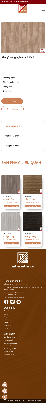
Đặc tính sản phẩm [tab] (12, 136)
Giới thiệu (6, 314)
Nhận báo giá (12, 109)
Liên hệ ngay (12, 101)
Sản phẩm (6, 317)
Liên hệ (6, 328)
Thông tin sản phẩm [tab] (13, 126)
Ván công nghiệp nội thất (10, 343)
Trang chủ (7, 311)
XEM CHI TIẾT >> (11, 206)
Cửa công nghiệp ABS (10, 349)
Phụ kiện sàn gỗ (8, 340)
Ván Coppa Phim (8, 346)
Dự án (5, 319)
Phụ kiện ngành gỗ (9, 354)
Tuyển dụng (7, 325)
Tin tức (6, 322)
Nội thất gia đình (8, 351)
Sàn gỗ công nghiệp (9, 337)
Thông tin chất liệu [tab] (12, 146)
